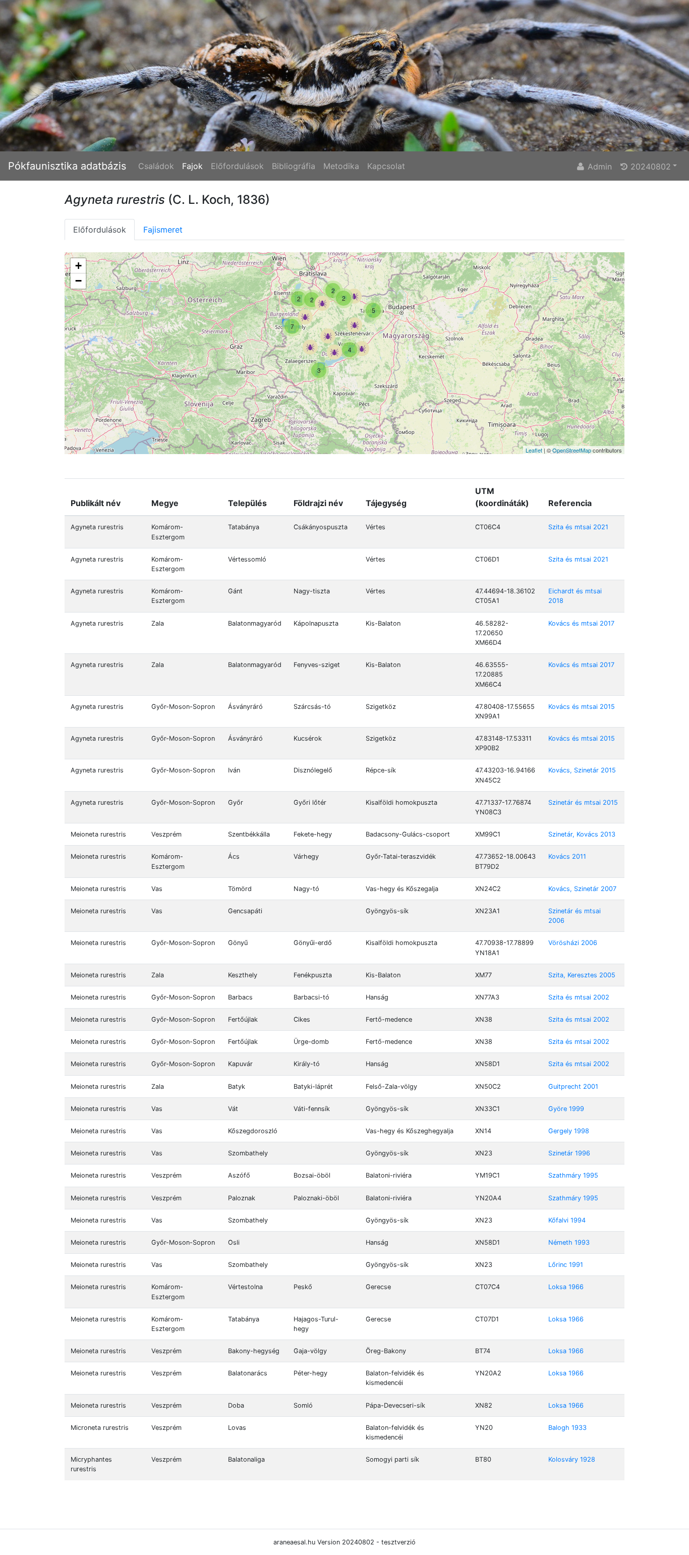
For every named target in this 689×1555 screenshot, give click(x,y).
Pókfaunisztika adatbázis (67, 166)
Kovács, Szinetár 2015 (582, 770)
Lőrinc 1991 (565, 1264)
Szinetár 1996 (569, 1153)
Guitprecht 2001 (573, 1086)
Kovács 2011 (567, 856)
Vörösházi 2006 (572, 943)
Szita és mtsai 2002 (578, 997)
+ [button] (78, 265)
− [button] (78, 280)
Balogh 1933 (567, 1427)
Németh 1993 (569, 1242)
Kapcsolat (386, 166)
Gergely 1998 (568, 1131)
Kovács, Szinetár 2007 (582, 889)
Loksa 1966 (566, 1287)
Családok (156, 166)
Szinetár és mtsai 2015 (583, 802)
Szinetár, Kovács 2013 (581, 834)
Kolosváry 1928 (571, 1459)
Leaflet (534, 450)
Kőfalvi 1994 (567, 1220)
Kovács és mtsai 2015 (581, 706)
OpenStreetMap (571, 450)
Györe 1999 (566, 1109)
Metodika (341, 166)
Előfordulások (237, 166)
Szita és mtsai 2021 (578, 527)
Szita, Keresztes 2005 (581, 975)
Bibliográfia (293, 166)
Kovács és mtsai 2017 (581, 623)
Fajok (192, 166)
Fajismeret (163, 230)
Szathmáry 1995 (573, 1175)
